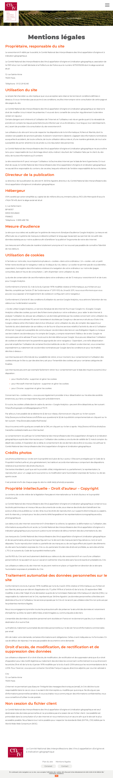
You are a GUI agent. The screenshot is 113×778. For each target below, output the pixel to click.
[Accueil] (11, 22)
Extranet (48, 766)
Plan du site (47, 762)
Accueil (58, 18)
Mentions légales (63, 762)
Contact (64, 766)
